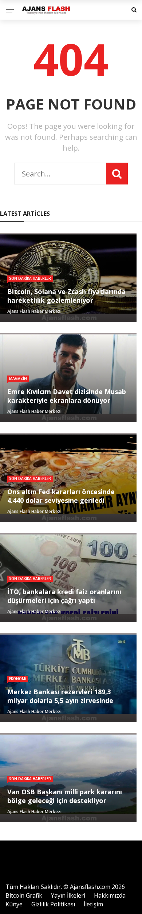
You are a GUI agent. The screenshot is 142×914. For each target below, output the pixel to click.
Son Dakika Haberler (30, 278)
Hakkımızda (110, 895)
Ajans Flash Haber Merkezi (34, 311)
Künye (14, 904)
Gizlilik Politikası (53, 904)
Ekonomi (17, 678)
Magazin (18, 378)
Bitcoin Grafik (23, 895)
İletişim (93, 904)
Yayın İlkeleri (68, 895)
